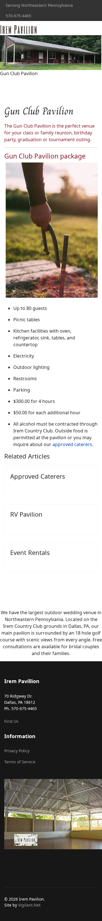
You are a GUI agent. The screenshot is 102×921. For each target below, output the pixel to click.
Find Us (11, 721)
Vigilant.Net (29, 905)
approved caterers (72, 444)
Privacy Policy (16, 750)
